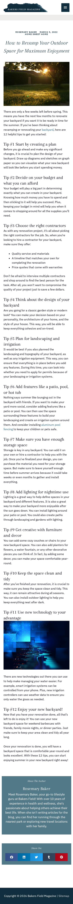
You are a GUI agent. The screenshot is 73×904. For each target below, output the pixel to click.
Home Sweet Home (36, 34)
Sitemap (63, 896)
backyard (48, 129)
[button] (11, 857)
